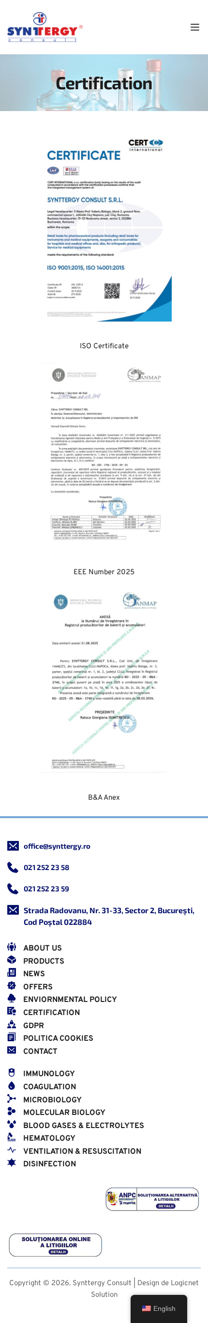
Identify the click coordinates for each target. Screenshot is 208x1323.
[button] (195, 27)
